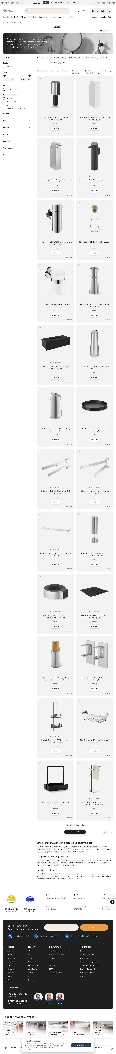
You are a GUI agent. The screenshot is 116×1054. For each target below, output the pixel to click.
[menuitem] (6, 17)
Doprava (52, 958)
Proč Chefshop (85, 958)
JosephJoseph (33, 969)
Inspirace (94, 17)
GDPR (51, 969)
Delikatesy (11, 958)
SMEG (30, 958)
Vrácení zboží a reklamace (58, 951)
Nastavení (28, 1049)
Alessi (30, 954)
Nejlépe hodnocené (89, 71)
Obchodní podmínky (55, 973)
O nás (82, 976)
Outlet (10, 980)
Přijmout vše (81, 1045)
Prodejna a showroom (56, 954)
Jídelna (10, 954)
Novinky (103, 17)
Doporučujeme (42, 71)
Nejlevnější (55, 71)
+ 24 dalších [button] (75, 832)
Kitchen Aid (32, 962)
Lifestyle (11, 973)
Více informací (49, 1047)
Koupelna (11, 969)
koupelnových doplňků (91, 860)
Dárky (110, 17)
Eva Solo (31, 980)
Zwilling (31, 973)
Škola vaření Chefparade (88, 962)
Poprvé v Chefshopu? (87, 969)
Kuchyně (10, 951)
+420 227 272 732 (17, 994)
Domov (10, 976)
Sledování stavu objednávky (89, 965)
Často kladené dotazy (87, 954)
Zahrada (10, 965)
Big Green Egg (33, 965)
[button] (75, 72)
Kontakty (52, 965)
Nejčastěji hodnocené (75, 71)
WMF (30, 951)
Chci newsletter (94, 927)
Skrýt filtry (9, 57)
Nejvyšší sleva (101, 71)
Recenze (83, 951)
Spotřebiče (11, 962)
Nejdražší (65, 71)
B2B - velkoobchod (87, 973)
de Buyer (31, 976)
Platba (51, 962)
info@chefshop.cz (18, 1000)
